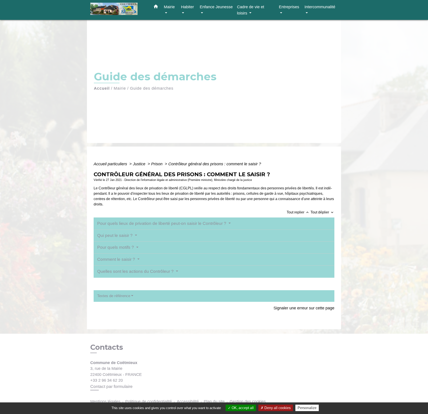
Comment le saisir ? (116, 259)
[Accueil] (118, 10)
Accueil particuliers (111, 164)
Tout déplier (322, 212)
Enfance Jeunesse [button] (216, 6)
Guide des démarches (151, 88)
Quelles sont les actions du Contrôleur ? (136, 271)
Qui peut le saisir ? (115, 235)
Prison (157, 164)
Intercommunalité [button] (320, 6)
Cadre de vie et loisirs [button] (250, 9)
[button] (156, 7)
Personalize (307, 408)
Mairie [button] (169, 6)
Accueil (102, 88)
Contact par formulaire (111, 386)
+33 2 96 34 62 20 (106, 380)
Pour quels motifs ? (116, 247)
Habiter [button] (187, 6)
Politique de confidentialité (148, 401)
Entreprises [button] (289, 6)
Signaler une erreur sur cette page (304, 308)
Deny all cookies (277, 408)
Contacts (106, 347)
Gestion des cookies (248, 401)
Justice (139, 164)
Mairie (120, 88)
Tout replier (298, 212)
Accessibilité (188, 401)
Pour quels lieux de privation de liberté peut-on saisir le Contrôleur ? (162, 223)
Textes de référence (113, 296)
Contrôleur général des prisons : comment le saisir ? (214, 164)
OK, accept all (242, 408)
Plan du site (214, 401)
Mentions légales (105, 401)
